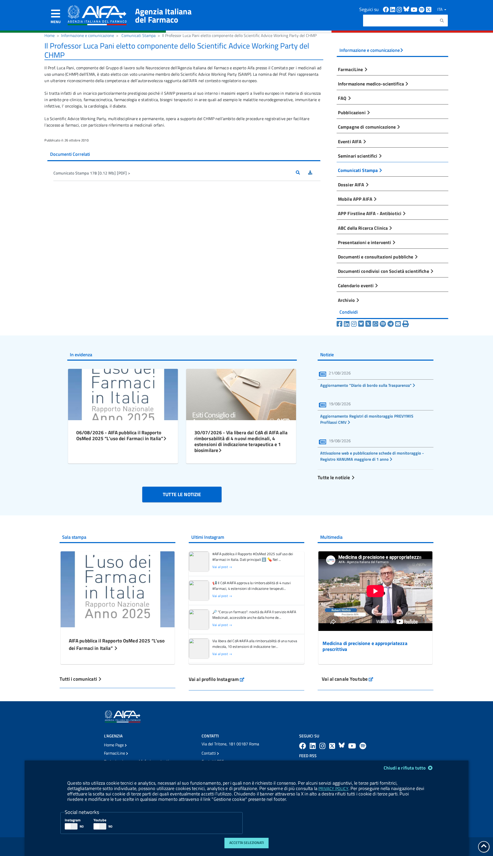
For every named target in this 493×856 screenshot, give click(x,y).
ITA (440, 9)
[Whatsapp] (375, 324)
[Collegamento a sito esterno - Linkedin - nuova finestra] (393, 9)
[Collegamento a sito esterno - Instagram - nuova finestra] (400, 9)
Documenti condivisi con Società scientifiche (384, 271)
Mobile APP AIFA (355, 199)
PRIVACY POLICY (333, 788)
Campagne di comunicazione (367, 126)
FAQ (343, 98)
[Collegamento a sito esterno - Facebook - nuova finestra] (386, 9)
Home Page (114, 745)
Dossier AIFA (351, 184)
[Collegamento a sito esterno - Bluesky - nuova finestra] (407, 9)
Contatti (209, 753)
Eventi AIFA (350, 141)
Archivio (347, 300)
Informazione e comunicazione (87, 35)
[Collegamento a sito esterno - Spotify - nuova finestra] (422, 9)
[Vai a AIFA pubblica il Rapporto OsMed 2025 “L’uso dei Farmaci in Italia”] (118, 588)
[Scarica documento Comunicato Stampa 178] (314, 173)
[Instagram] (354, 324)
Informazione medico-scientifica (371, 83)
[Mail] (398, 324)
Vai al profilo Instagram (216, 679)
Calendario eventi (356, 285)
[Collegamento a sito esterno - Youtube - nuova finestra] (415, 9)
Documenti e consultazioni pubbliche (376, 256)
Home (49, 35)
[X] (368, 324)
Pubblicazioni (352, 112)
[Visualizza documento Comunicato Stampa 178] (302, 173)
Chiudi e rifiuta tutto (405, 767)
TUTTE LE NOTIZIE (182, 494)
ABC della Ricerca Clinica (363, 228)
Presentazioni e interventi (365, 242)
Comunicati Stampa (138, 35)
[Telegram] (390, 324)
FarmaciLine (351, 69)
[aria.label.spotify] (362, 745)
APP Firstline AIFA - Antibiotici (370, 213)
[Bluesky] (361, 324)
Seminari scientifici (358, 155)
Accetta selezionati (246, 842)
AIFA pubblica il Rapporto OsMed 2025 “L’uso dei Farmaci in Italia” (117, 644)
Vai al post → (222, 566)
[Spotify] (383, 324)
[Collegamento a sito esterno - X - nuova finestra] (429, 9)
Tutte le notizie (334, 477)
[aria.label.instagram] (323, 745)
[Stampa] (405, 324)
